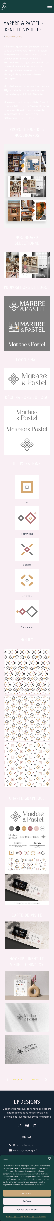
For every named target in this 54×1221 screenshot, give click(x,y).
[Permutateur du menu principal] (49, 6)
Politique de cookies (14, 1217)
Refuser (27, 1201)
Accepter (27, 1193)
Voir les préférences (27, 1209)
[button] (49, 1159)
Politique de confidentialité (35, 1217)
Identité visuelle (14, 36)
